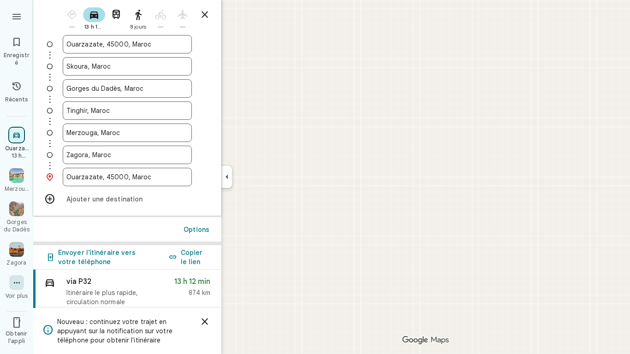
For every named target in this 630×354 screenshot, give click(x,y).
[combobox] (127, 44)
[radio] (72, 18)
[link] (127, 300)
